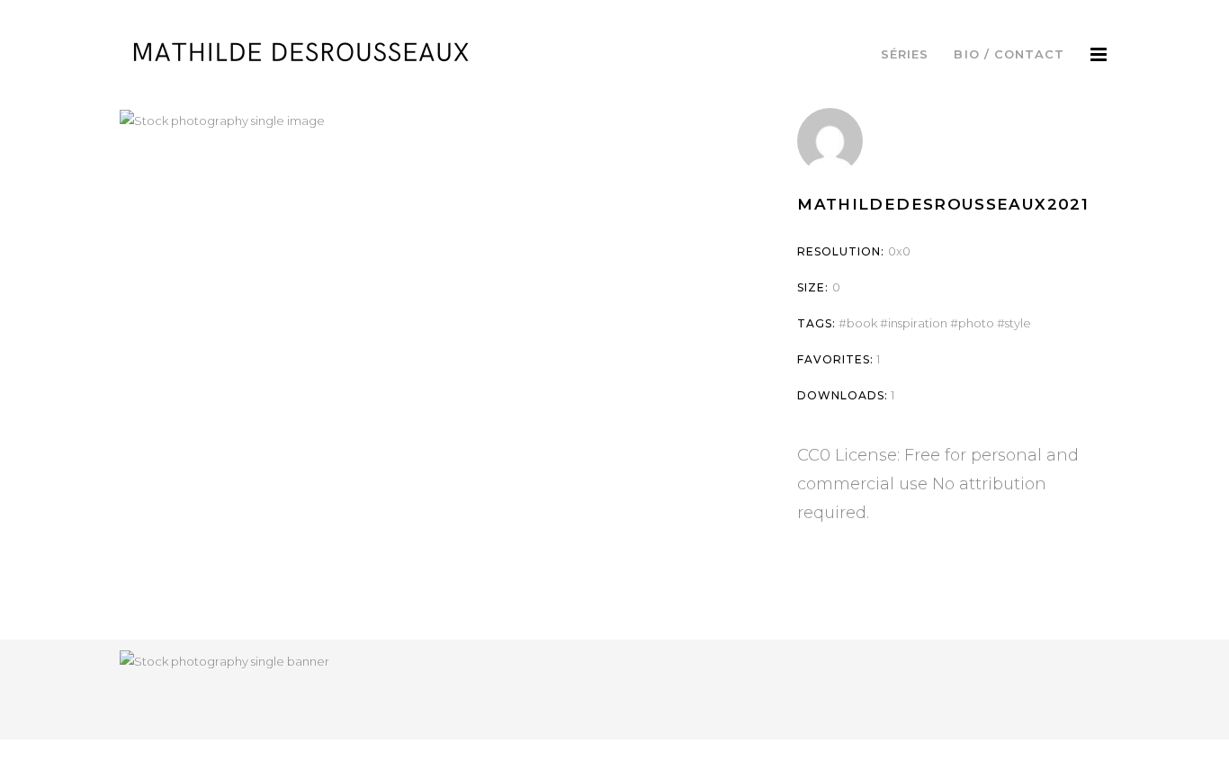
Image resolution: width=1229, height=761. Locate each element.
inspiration (917, 323)
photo (976, 323)
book (862, 323)
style (1018, 323)
